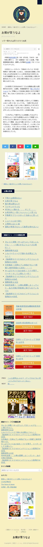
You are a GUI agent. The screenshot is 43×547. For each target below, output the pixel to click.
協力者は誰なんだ (12, 204)
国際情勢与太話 (11, 251)
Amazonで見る (28, 313)
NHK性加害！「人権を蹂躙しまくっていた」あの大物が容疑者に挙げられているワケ (22, 288)
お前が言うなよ (11, 201)
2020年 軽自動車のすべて (26, 323)
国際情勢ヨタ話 (11, 282)
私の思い (23, 530)
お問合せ (23, 532)
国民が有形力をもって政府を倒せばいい (22, 227)
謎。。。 (11, 384)
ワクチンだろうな (12, 207)
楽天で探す (28, 317)
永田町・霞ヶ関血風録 (9, 487)
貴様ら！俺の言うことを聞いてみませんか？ (18, 184)
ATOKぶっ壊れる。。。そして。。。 (20, 209)
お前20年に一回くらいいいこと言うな (21, 212)
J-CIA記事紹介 (6, 482)
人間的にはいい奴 (12, 224)
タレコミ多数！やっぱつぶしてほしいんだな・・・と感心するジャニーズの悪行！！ (22, 245)
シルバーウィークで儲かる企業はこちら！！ (18, 432)
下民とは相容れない (13, 198)
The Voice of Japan (8, 484)
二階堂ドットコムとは (12, 530)
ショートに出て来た (13, 221)
